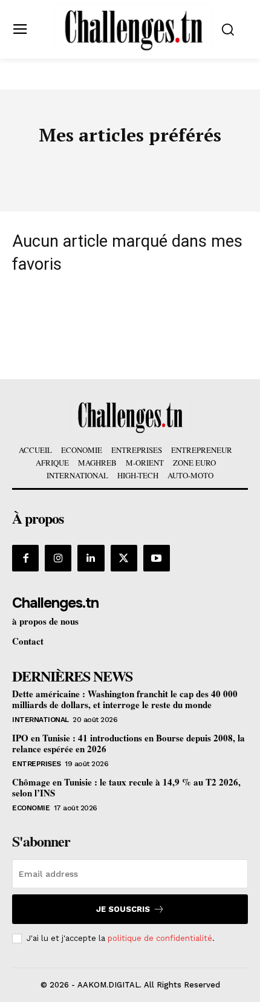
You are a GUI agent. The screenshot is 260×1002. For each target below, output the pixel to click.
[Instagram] (58, 558)
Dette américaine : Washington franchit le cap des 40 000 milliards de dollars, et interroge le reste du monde (125, 699)
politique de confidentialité (160, 938)
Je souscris (123, 909)
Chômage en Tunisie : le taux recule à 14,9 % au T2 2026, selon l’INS (126, 787)
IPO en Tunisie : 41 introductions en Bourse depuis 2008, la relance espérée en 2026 (128, 743)
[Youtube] (156, 558)
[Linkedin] (90, 558)
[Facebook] (25, 558)
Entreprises (36, 764)
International (40, 719)
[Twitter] (124, 558)
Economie (31, 808)
